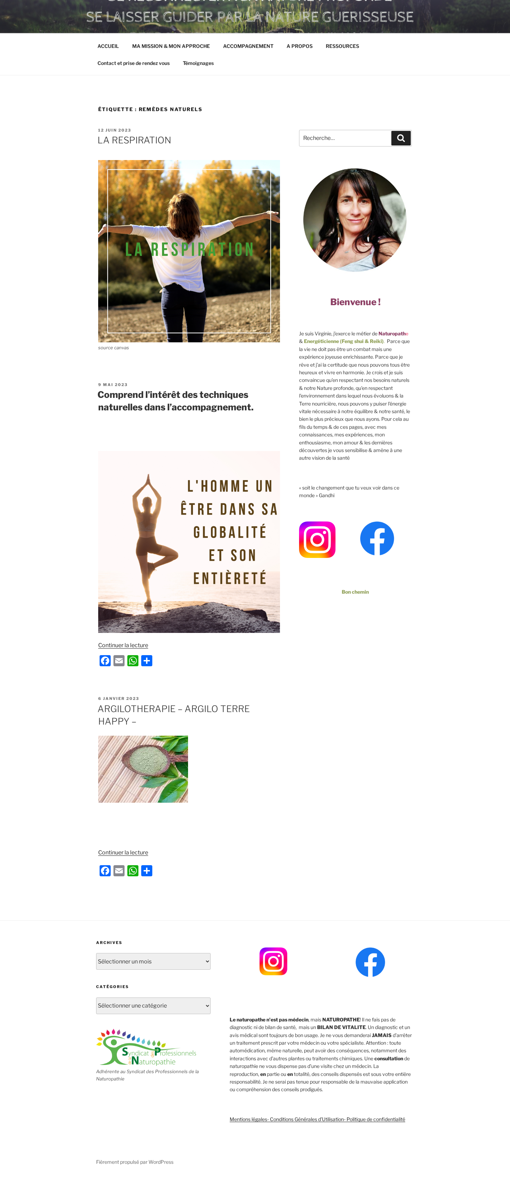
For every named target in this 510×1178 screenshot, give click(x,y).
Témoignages (198, 63)
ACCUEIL (108, 46)
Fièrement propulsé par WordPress (134, 1162)
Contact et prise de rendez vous (133, 63)
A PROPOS (300, 46)
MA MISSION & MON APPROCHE (171, 46)
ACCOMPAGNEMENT (248, 46)
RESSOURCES (342, 46)
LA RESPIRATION (134, 140)
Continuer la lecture (123, 645)
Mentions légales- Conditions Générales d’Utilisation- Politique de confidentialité (317, 1119)
